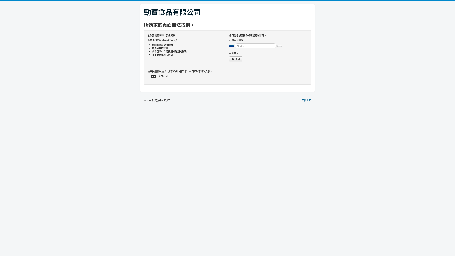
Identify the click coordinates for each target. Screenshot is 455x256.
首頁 (237, 58)
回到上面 (306, 100)
